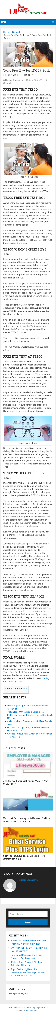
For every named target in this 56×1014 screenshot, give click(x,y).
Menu (4, 22)
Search (28, 922)
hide (25, 689)
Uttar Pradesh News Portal (19, 1008)
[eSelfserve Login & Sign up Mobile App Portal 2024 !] (28, 765)
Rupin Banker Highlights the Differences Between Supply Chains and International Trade (28, 972)
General (7, 83)
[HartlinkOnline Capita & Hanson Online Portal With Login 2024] (28, 802)
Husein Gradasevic (14, 80)
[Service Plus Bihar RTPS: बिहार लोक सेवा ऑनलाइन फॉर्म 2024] (28, 840)
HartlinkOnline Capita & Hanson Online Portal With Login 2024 (26, 820)
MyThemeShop (32, 1010)
